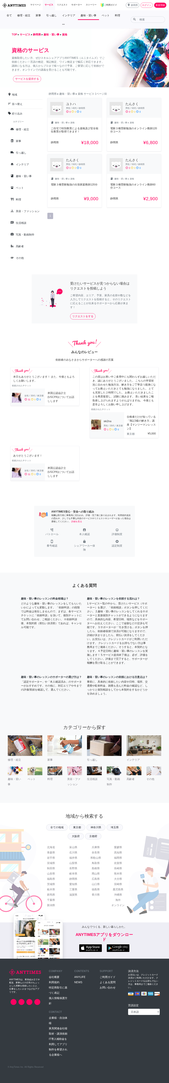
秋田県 (51, 868)
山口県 (96, 884)
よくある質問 (108, 982)
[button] (132, 5)
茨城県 (51, 884)
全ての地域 (57, 827)
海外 (118, 900)
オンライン (118, 905)
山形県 (51, 873)
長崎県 (118, 868)
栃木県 (51, 889)
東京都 (77, 827)
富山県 (73, 847)
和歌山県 (95, 857)
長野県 (73, 868)
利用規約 (54, 982)
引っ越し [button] (51, 15)
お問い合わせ (108, 987)
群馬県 (51, 894)
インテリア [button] (68, 15)
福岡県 (118, 857)
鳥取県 (96, 863)
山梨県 (73, 863)
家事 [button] (38, 15)
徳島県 (96, 889)
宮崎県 (118, 884)
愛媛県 (118, 847)
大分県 (118, 878)
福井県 (73, 857)
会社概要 (54, 977)
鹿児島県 (118, 889)
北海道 (51, 847)
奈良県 (96, 852)
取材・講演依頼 (58, 1033)
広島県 (96, 878)
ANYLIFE (79, 977)
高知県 (118, 852)
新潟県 (51, 905)
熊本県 (118, 873)
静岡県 (73, 878)
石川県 (73, 852)
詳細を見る (76, 521)
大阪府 (76, 836)
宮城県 (51, 863)
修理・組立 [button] (23, 15)
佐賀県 (118, 863)
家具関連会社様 (58, 1028)
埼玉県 (115, 827)
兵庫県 (96, 847)
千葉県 (51, 900)
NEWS (78, 982)
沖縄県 (118, 894)
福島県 (51, 878)
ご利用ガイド (108, 977)
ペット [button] (106, 15)
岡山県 (96, 873)
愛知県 (73, 884)
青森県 (51, 852)
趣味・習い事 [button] (88, 15)
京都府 (93, 836)
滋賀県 (73, 894)
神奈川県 (96, 827)
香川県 (96, 894)
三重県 (73, 889)
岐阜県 (73, 873)
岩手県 (51, 857)
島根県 (96, 868)
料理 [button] (117, 15)
